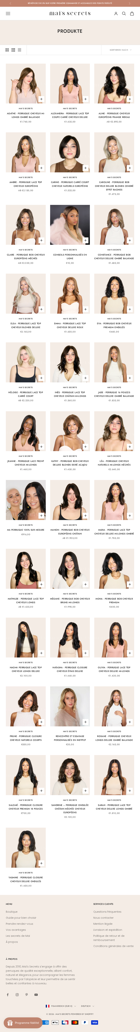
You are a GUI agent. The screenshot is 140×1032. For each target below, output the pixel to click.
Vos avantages (16, 930)
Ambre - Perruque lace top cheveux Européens (25, 184)
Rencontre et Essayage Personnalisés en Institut (70, 738)
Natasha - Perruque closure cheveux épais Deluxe (69, 669)
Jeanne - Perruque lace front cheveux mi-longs (25, 463)
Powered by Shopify (82, 1014)
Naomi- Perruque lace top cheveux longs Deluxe (26, 669)
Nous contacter (103, 918)
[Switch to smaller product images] (13, 50)
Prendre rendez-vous (19, 924)
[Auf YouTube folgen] (36, 995)
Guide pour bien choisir (21, 918)
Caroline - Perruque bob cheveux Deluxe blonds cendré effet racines (114, 186)
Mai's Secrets (26, 108)
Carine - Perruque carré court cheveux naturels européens (70, 184)
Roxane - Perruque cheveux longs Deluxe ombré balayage (114, 738)
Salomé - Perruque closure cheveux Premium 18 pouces (26, 807)
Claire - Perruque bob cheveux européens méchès (26, 256)
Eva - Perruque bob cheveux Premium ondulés (114, 325)
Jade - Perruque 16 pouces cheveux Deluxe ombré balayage (114, 394)
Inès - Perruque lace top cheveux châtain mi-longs (70, 394)
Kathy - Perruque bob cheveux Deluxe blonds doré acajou (70, 463)
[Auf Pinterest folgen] (26, 995)
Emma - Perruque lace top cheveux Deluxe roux (70, 325)
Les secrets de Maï (18, 936)
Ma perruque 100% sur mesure (25, 530)
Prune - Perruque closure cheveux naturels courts (26, 738)
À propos (12, 942)
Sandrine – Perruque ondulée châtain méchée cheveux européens (70, 809)
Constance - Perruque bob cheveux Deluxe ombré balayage (114, 256)
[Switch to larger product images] (7, 50)
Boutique (12, 912)
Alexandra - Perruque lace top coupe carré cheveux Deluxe (70, 115)
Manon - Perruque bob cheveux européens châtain (70, 531)
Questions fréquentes (107, 912)
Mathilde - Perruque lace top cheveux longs (26, 600)
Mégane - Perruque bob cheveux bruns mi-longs (70, 600)
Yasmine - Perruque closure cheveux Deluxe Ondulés (26, 879)
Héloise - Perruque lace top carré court (25, 394)
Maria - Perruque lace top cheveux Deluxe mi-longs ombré (114, 531)
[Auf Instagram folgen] (17, 995)
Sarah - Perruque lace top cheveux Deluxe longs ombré (114, 807)
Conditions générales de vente (113, 946)
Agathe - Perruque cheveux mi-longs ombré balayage (25, 115)
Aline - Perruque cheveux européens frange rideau (114, 115)
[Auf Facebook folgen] (7, 995)
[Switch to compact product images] (19, 50)
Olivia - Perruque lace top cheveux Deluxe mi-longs (114, 669)
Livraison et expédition (107, 930)
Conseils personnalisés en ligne (70, 256)
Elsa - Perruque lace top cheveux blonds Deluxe (26, 325)
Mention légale (102, 924)
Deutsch (85, 1006)
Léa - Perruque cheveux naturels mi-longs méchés (114, 463)
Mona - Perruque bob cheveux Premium (114, 600)
